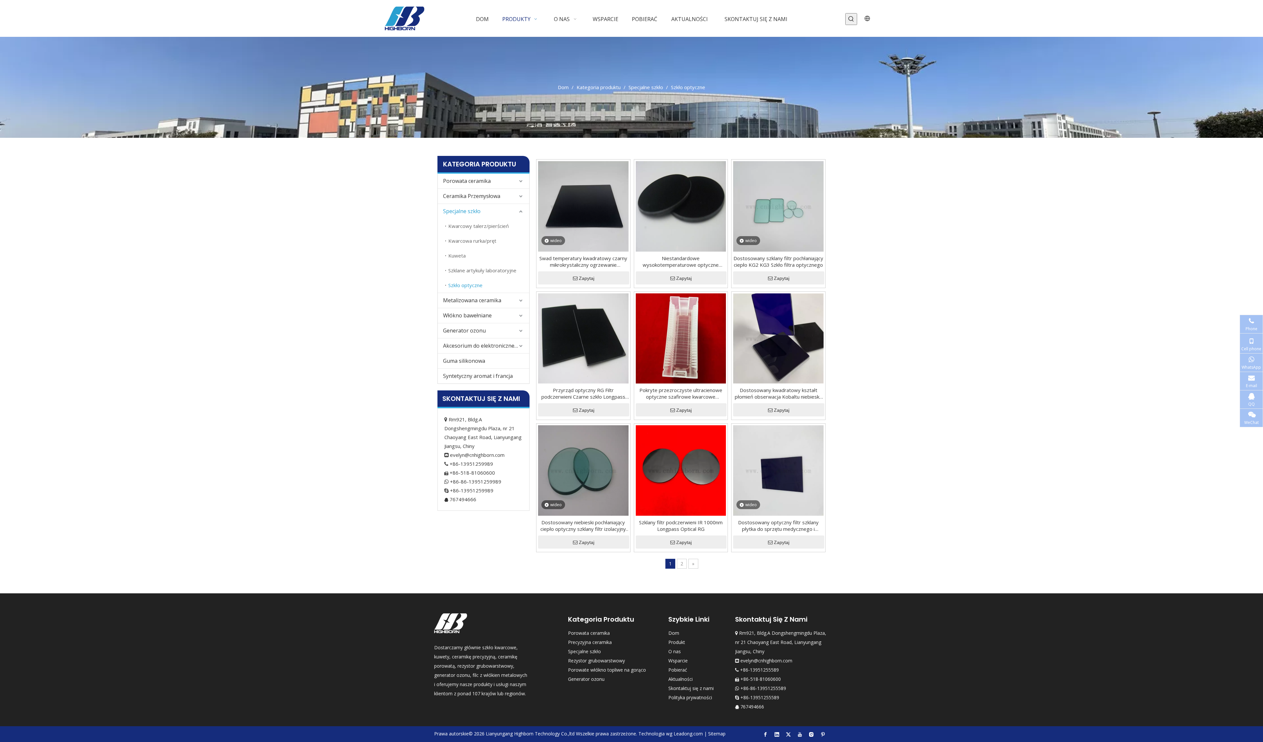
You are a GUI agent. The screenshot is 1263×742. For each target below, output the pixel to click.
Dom (673, 633)
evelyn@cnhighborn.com (477, 455)
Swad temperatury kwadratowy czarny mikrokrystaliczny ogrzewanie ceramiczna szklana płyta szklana (583, 261)
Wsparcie (678, 660)
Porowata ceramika (467, 181)
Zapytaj (586, 278)
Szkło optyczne (465, 285)
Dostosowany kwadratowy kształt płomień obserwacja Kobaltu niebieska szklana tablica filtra (778, 393)
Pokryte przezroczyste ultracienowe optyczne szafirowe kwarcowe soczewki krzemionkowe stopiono (680, 393)
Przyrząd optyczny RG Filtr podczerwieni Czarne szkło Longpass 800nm (583, 393)
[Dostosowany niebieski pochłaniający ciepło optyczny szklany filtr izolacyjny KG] (583, 470)
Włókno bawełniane (467, 315)
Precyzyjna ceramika (590, 642)
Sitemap (717, 733)
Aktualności (680, 679)
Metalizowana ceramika (472, 300)
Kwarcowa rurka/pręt (472, 240)
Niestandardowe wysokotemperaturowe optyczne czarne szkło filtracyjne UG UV (681, 261)
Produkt (676, 642)
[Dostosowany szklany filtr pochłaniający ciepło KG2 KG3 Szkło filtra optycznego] (778, 205)
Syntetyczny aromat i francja (478, 376)
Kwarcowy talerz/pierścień (478, 226)
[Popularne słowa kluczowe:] (851, 19)
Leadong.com (688, 733)
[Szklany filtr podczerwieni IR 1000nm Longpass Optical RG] (681, 470)
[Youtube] (800, 734)
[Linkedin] (777, 734)
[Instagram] (811, 734)
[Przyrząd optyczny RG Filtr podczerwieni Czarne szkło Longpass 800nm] (583, 337)
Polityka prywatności (690, 697)
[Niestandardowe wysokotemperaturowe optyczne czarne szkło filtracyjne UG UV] (681, 205)
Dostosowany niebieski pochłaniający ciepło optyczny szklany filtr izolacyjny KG (583, 525)
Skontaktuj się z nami (691, 688)
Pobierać (677, 670)
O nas (674, 651)
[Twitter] (788, 734)
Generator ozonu (464, 330)
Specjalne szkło (462, 211)
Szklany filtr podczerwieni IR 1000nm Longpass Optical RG (681, 525)
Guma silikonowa (464, 360)
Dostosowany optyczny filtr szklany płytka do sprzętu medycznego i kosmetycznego (778, 525)
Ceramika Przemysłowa (471, 196)
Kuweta (457, 255)
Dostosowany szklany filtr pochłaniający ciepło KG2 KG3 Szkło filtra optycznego (778, 261)
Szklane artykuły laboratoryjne (482, 270)
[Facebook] (765, 734)
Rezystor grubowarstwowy (596, 660)
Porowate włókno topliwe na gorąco (607, 670)
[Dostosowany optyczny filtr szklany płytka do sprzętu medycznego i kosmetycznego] (778, 470)
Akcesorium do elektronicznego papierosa (486, 345)
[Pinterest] (823, 734)
